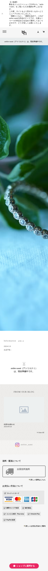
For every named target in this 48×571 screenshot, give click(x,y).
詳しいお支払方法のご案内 (36, 526)
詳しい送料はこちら (38, 480)
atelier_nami (26, 445)
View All (41, 432)
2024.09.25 (8, 427)
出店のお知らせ (9, 424)
